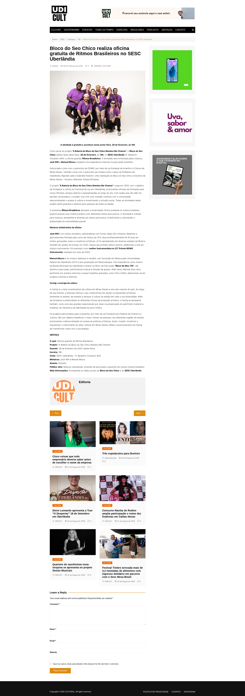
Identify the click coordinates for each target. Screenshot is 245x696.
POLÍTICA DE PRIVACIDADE (155, 692)
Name (53, 629)
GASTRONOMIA (71, 30)
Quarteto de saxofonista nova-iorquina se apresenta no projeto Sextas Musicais (72, 567)
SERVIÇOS (167, 30)
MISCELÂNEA (137, 30)
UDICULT (59, 467)
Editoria (55, 66)
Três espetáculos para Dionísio (121, 453)
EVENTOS (87, 30)
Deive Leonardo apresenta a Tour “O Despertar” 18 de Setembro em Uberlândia (72, 513)
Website (53, 652)
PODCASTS (152, 30)
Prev (57, 413)
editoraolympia (111, 458)
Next (138, 413)
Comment (55, 604)
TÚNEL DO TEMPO (104, 30)
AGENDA (97, 66)
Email (53, 641)
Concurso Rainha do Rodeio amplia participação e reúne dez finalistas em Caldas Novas (121, 513)
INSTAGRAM (189, 692)
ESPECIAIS (122, 30)
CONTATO (180, 30)
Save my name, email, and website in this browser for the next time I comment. (86, 664)
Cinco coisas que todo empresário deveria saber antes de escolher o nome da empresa (71, 459)
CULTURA (56, 30)
